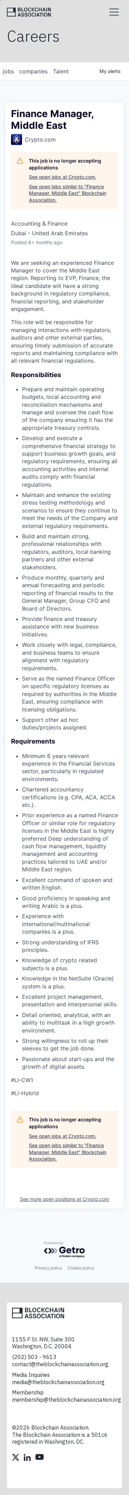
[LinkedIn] (28, 1458)
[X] (16, 1458)
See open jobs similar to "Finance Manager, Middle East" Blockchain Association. (67, 193)
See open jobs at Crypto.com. (62, 177)
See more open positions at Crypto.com (64, 1199)
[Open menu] (114, 12)
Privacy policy (48, 1267)
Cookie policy (81, 1267)
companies (33, 71)
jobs (8, 71)
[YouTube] (39, 1458)
